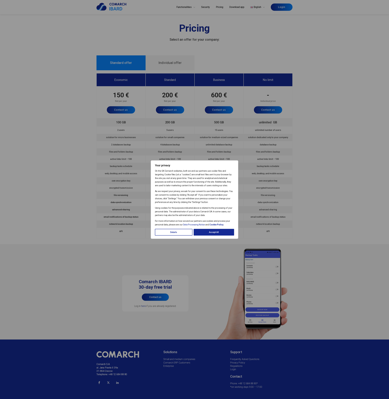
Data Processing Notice (194, 224)
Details (173, 232)
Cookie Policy (216, 224)
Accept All (214, 232)
